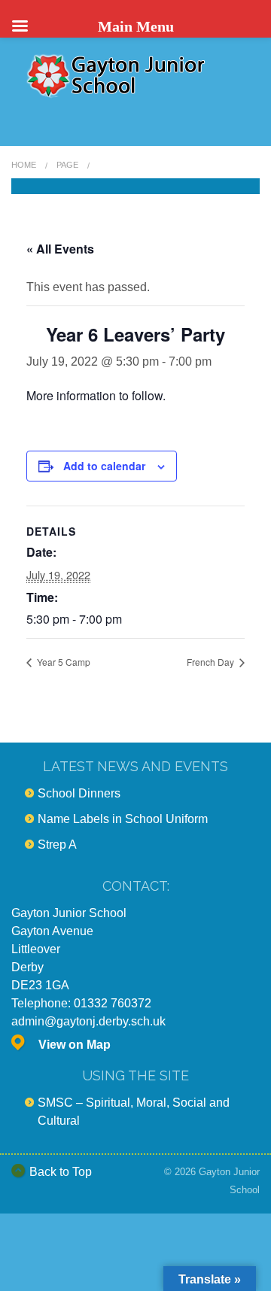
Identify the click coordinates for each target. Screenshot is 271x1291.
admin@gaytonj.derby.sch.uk (88, 1021)
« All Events (60, 248)
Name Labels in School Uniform (123, 819)
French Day (211, 661)
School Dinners (79, 793)
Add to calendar (104, 465)
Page (67, 164)
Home (23, 164)
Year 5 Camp (62, 661)
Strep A (57, 844)
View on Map (74, 1044)
